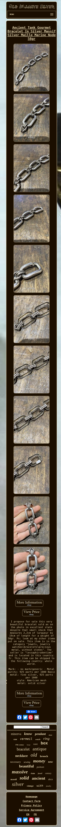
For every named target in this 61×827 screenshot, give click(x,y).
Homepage (31, 796)
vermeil (26, 739)
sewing (27, 762)
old (34, 755)
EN (27, 814)
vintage (30, 786)
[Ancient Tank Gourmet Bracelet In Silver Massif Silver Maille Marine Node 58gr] (31, 68)
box (44, 743)
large (28, 745)
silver (18, 784)
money (39, 760)
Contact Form (31, 801)
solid (24, 778)
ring (46, 738)
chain (33, 773)
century (48, 773)
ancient (38, 778)
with (40, 785)
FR (35, 814)
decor (50, 735)
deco (50, 779)
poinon (40, 767)
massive (20, 771)
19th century (19, 745)
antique (39, 748)
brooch (44, 756)
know (28, 734)
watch (37, 739)
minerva (16, 734)
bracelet (23, 749)
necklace (21, 756)
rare (35, 744)
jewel (40, 773)
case (15, 739)
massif (14, 779)
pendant (40, 734)
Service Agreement (31, 810)
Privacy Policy (31, 805)
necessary (15, 761)
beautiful (26, 766)
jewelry (48, 786)
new (50, 761)
